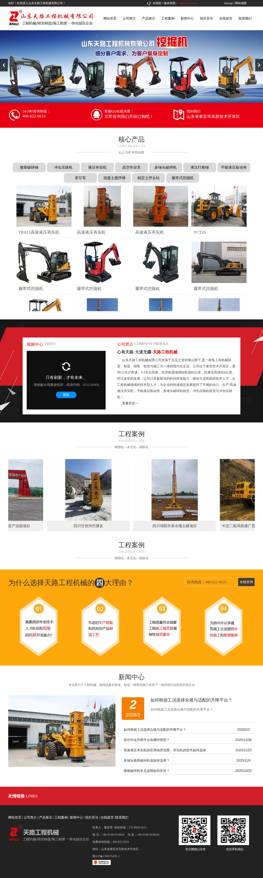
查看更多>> (130, 403)
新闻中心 (187, 18)
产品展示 (148, 18)
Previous (4, 65)
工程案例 (167, 18)
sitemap (228, 3)
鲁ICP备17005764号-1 (106, 856)
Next (259, 65)
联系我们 (245, 18)
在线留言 (225, 18)
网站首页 (110, 18)
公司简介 (129, 18)
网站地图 (241, 3)
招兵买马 (206, 18)
